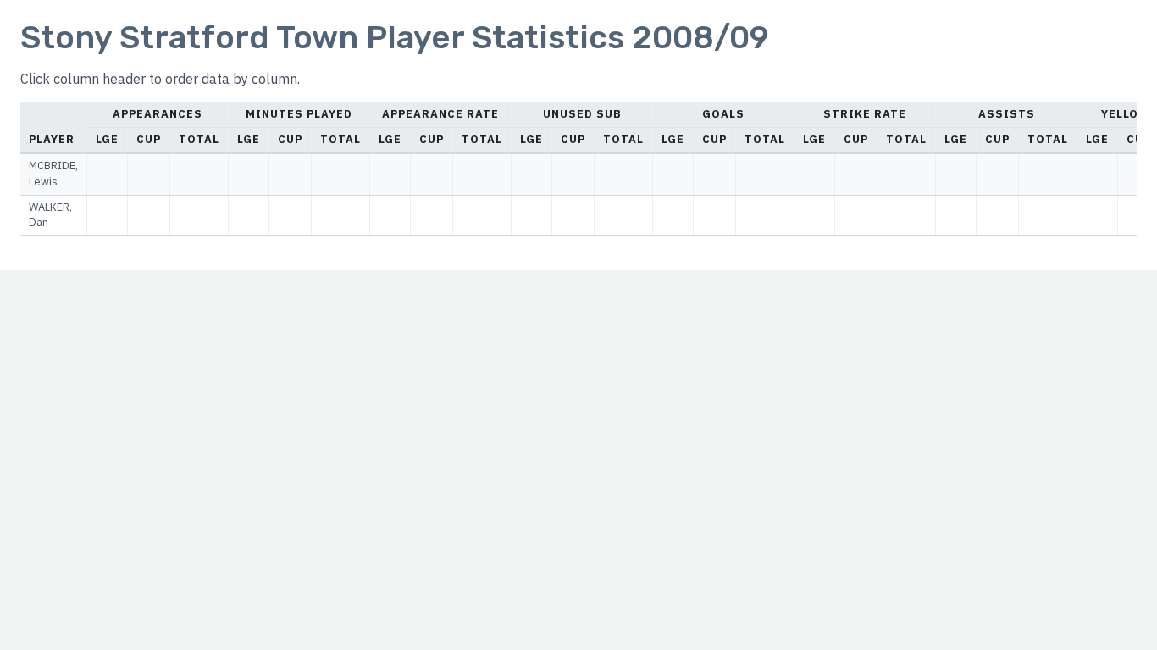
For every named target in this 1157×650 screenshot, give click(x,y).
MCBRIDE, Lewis (53, 173)
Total (199, 139)
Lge (107, 139)
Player (52, 139)
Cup (148, 139)
